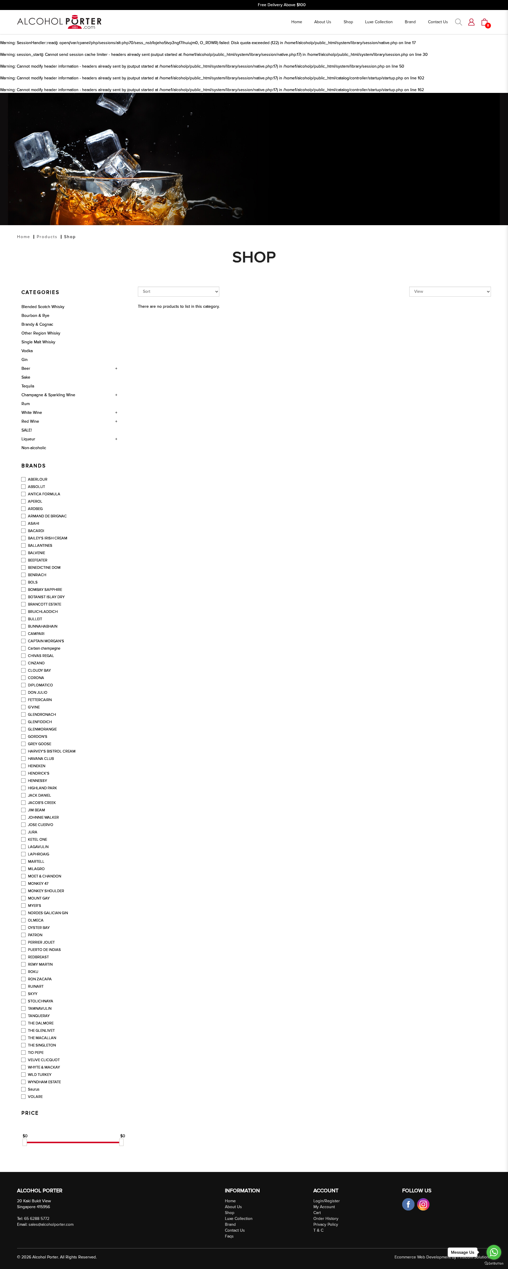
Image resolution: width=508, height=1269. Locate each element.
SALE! (26, 430)
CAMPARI (35, 633)
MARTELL (35, 861)
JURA (32, 832)
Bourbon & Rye (35, 315)
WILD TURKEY (39, 1074)
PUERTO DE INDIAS (44, 949)
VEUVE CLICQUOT (43, 1060)
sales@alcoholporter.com (51, 1224)
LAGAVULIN (38, 847)
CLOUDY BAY (39, 670)
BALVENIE (36, 553)
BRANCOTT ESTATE (44, 604)
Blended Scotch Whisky (42, 306)
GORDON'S (37, 736)
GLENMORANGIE (42, 729)
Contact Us (235, 1230)
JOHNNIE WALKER (43, 817)
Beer (25, 368)
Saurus (33, 1089)
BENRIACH (36, 575)
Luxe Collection (239, 1218)
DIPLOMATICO (40, 685)
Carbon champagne (43, 648)
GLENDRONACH (41, 714)
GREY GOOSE (39, 744)
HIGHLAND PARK (42, 788)
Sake (25, 377)
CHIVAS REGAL (40, 655)
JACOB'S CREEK (41, 802)
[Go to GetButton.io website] (493, 1263)
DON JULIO (37, 692)
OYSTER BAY (38, 927)
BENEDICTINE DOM (44, 567)
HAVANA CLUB (40, 758)
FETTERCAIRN (39, 700)
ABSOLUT (36, 486)
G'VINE (33, 707)
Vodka (27, 350)
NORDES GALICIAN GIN (47, 913)
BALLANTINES (39, 545)
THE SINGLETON (41, 1045)
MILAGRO (36, 869)
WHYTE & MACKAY (43, 1067)
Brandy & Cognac (37, 324)
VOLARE (35, 1096)
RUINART (35, 986)
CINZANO (36, 663)
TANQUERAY (38, 1016)
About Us (233, 1206)
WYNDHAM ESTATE (44, 1082)
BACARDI (35, 531)
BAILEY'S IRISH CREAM (47, 538)
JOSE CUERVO (40, 824)
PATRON (34, 935)
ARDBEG (35, 508)
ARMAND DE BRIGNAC (47, 516)
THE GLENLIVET (41, 1030)
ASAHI (33, 523)
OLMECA (35, 920)
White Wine (31, 412)
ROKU (32, 971)
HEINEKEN (36, 766)
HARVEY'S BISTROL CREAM (51, 751)
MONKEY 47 (38, 883)
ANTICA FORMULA (43, 494)
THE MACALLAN (41, 1038)
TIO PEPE (35, 1052)
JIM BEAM (36, 810)
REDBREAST (38, 957)
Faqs (229, 1236)
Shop (70, 236)
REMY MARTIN (40, 964)
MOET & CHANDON (44, 876)
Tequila (27, 386)
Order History (325, 1218)
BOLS (32, 582)
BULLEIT (34, 619)
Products (47, 236)
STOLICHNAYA (40, 1001)
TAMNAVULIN (39, 1008)
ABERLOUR (37, 479)
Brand (230, 1224)
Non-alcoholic (33, 447)
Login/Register (326, 1200)
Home (23, 236)
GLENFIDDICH (39, 722)
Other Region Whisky (40, 333)
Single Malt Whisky (38, 342)
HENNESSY (37, 780)
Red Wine (30, 421)
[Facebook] (409, 1203)
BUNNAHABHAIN (42, 626)
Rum (25, 403)
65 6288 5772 (36, 1218)
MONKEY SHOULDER (45, 891)
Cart (317, 1212)
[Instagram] (423, 1203)
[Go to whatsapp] (494, 1252)
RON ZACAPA (39, 979)
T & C (318, 1230)
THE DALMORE (40, 1023)
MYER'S (34, 905)
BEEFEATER (37, 560)
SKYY (32, 994)
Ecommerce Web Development (423, 1257)
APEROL (34, 501)
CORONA (35, 678)
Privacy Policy (325, 1224)
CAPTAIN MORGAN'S (45, 641)
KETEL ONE (37, 839)
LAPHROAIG (38, 854)
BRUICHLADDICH (42, 611)
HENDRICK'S (38, 773)
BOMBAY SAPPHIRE (44, 589)
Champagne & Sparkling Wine (48, 394)
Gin (24, 359)
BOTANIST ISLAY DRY (46, 597)
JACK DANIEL (39, 795)
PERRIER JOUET (41, 942)
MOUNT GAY (38, 898)
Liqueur (28, 439)
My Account (324, 1206)
